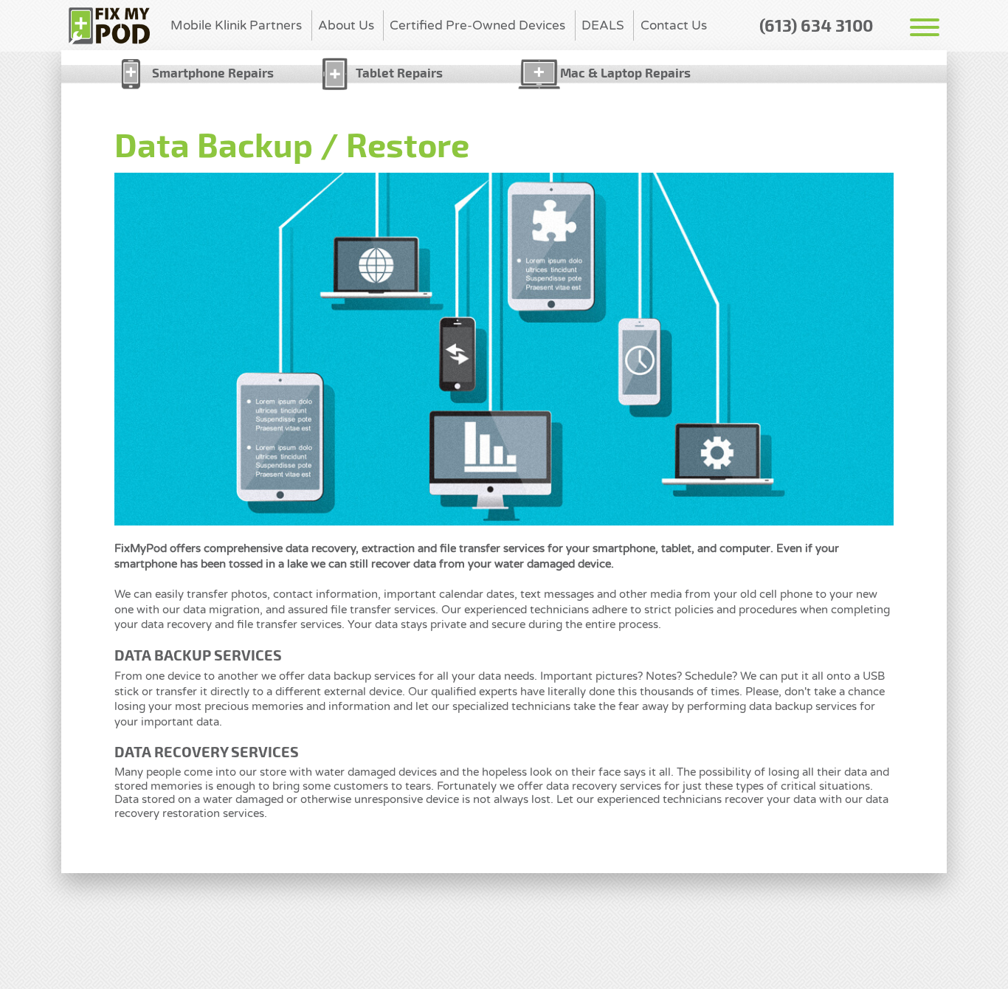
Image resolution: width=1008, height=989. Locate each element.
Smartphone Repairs (213, 72)
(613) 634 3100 (816, 25)
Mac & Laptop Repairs (625, 72)
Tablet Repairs (399, 72)
